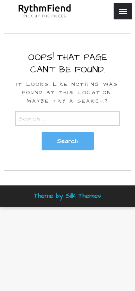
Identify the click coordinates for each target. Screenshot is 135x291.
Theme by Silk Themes (67, 195)
